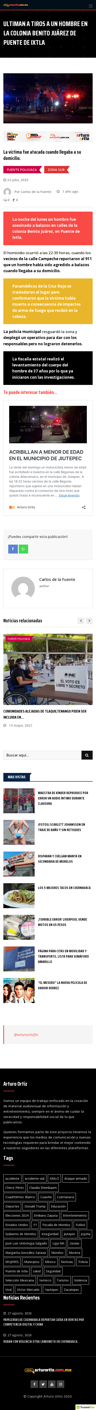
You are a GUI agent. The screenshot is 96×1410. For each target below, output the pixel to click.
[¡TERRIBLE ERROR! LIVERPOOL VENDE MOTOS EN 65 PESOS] (19, 927)
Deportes (12, 1206)
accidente (12, 1178)
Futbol (80, 1225)
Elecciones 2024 (17, 1215)
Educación (58, 1206)
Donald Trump (35, 1206)
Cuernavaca (65, 1197)
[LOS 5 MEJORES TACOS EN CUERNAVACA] (19, 895)
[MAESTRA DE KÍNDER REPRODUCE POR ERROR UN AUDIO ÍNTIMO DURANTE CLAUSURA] (19, 800)
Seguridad (53, 1271)
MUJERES (12, 1262)
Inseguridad (50, 1234)
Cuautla (46, 1197)
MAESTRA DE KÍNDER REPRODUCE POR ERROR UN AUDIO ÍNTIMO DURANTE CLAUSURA (63, 798)
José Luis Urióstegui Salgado (26, 1243)
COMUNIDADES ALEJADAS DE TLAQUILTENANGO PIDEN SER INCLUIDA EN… (44, 714)
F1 (35, 1225)
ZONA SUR (56, 169)
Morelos (57, 1253)
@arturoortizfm (26, 1034)
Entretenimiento (75, 1215)
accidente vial (34, 1178)
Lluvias (74, 1243)
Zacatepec (71, 1289)
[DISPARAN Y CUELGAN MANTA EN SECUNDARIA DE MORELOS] (19, 864)
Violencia (80, 1280)
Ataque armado (75, 1178)
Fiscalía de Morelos (56, 1225)
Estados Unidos (16, 1225)
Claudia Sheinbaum (43, 1187)
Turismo (63, 1280)
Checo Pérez (14, 1187)
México (50, 1262)
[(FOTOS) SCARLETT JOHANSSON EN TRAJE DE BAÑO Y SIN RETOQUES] (19, 832)
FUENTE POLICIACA (22, 169)
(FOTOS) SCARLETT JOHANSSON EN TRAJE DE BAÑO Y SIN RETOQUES (61, 827)
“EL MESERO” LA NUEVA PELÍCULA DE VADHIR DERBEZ (62, 985)
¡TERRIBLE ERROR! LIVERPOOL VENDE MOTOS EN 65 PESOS (62, 922)
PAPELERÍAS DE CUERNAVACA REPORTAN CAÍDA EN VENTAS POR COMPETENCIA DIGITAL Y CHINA (43, 1322)
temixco (45, 1280)
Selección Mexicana (19, 1280)
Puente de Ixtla (16, 1271)
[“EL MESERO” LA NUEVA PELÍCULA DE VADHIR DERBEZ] (19, 990)
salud (37, 1271)
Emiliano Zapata (46, 1215)
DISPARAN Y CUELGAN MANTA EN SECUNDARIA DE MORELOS (59, 858)
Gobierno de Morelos (20, 1234)
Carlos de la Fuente (57, 579)
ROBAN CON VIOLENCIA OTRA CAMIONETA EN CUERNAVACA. (40, 1341)
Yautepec (51, 1289)
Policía (83, 1262)
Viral (8, 1289)
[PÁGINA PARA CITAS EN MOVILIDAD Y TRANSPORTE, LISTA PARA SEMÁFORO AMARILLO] (19, 958)
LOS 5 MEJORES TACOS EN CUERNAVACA (64, 888)
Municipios (32, 1262)
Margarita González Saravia (25, 1253)
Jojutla (85, 1234)
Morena (74, 1253)
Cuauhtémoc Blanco (20, 1197)
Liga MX (58, 1243)
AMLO (54, 1178)
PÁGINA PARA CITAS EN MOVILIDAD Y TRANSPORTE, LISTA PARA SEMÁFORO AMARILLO (63, 956)
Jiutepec (69, 1234)
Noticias (67, 1262)
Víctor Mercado (28, 1289)
